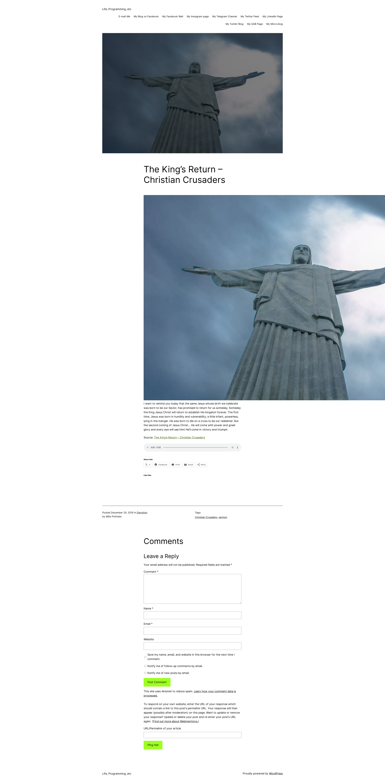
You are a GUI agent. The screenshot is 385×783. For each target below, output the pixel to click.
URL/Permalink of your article (162, 728)
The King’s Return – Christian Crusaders (179, 437)
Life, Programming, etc (116, 9)
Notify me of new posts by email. (168, 673)
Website (149, 639)
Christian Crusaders (206, 517)
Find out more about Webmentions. (175, 721)
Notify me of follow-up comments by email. (175, 666)
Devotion (142, 512)
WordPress (276, 773)
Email (148, 623)
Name (148, 608)
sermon (223, 517)
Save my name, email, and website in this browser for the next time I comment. (191, 657)
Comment (151, 571)
